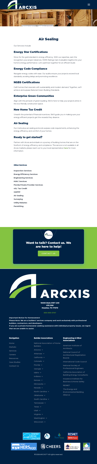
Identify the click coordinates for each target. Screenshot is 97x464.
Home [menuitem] (11, 343)
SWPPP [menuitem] (17, 192)
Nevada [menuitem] (37, 388)
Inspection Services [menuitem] (23, 171)
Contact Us (48, 253)
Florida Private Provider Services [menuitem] (28, 185)
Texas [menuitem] (36, 407)
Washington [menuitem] (39, 418)
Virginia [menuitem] (37, 414)
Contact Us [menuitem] (14, 366)
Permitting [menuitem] (18, 206)
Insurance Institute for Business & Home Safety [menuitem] (73, 380)
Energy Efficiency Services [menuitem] (26, 174)
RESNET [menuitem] (66, 385)
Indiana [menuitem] (37, 376)
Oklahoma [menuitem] (38, 395)
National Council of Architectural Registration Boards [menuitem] (74, 355)
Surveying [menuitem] (18, 199)
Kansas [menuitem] (37, 380)
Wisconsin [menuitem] (38, 422)
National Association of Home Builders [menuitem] (47, 344)
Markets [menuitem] (12, 347)
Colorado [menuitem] (38, 361)
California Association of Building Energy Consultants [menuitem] (75, 373)
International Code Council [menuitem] (75, 362)
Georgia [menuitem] (37, 369)
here (66, 148)
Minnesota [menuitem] (38, 384)
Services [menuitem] (12, 351)
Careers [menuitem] (12, 355)
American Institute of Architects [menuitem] (72, 347)
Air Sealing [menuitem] (18, 196)
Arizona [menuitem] (37, 350)
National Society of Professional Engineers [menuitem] (73, 366)
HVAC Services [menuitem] (20, 181)
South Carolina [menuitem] (40, 399)
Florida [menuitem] (37, 365)
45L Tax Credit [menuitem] (20, 188)
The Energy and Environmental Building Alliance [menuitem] (73, 392)
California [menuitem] (38, 357)
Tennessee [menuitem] (39, 403)
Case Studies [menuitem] (14, 362)
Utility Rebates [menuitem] (20, 203)
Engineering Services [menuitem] (23, 178)
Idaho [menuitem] (36, 373)
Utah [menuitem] (36, 410)
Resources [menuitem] (13, 358)
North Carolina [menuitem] (40, 391)
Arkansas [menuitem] (38, 354)
